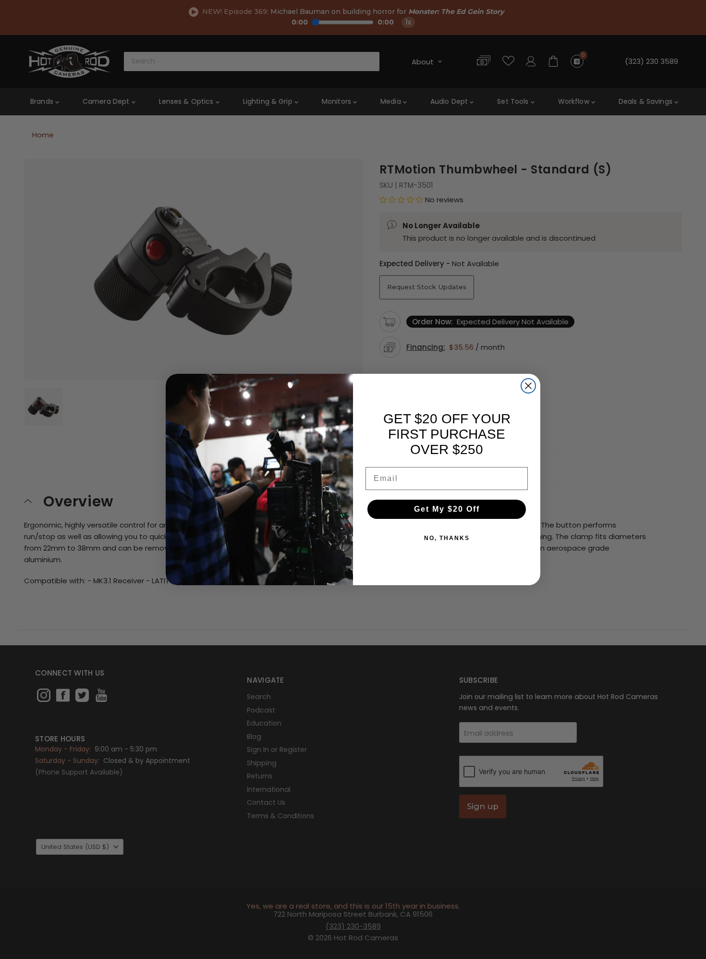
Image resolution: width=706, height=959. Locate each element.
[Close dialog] (528, 386)
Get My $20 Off (447, 509)
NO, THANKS (447, 538)
